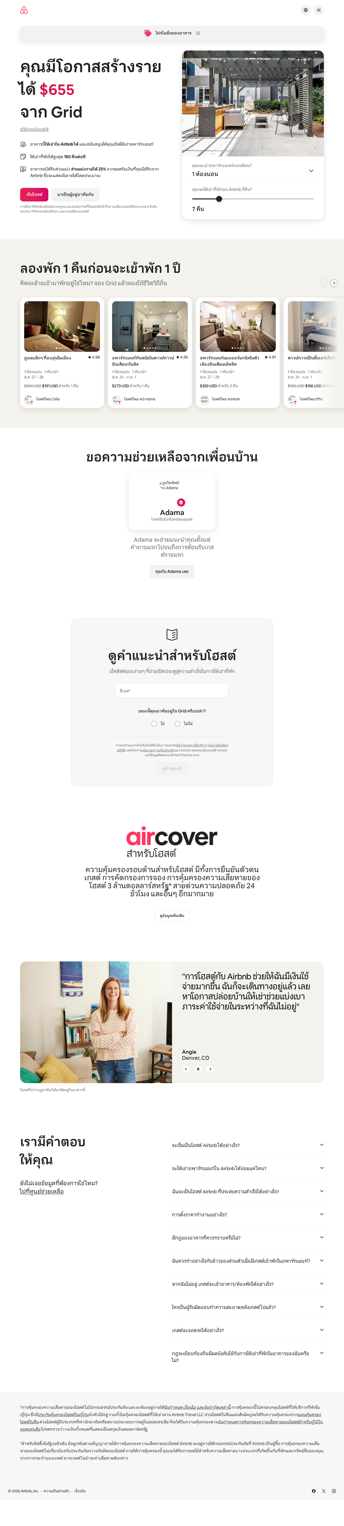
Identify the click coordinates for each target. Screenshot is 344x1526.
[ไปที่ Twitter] (324, 1491)
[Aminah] (204, 399)
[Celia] (29, 399)
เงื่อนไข (80, 1491)
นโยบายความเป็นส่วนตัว (158, 750)
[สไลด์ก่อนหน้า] (186, 1069)
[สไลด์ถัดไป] (210, 1069)
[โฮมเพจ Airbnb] (24, 10)
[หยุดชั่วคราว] (198, 1069)
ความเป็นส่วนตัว (57, 1491)
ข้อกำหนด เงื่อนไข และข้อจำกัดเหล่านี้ (197, 1407)
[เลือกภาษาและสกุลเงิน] (306, 10)
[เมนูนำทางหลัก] (319, 10)
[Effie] (292, 399)
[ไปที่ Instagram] (334, 1491)
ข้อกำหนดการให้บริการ (192, 745)
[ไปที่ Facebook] (314, 1491)
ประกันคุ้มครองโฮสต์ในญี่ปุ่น (63, 1414)
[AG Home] (117, 399)
